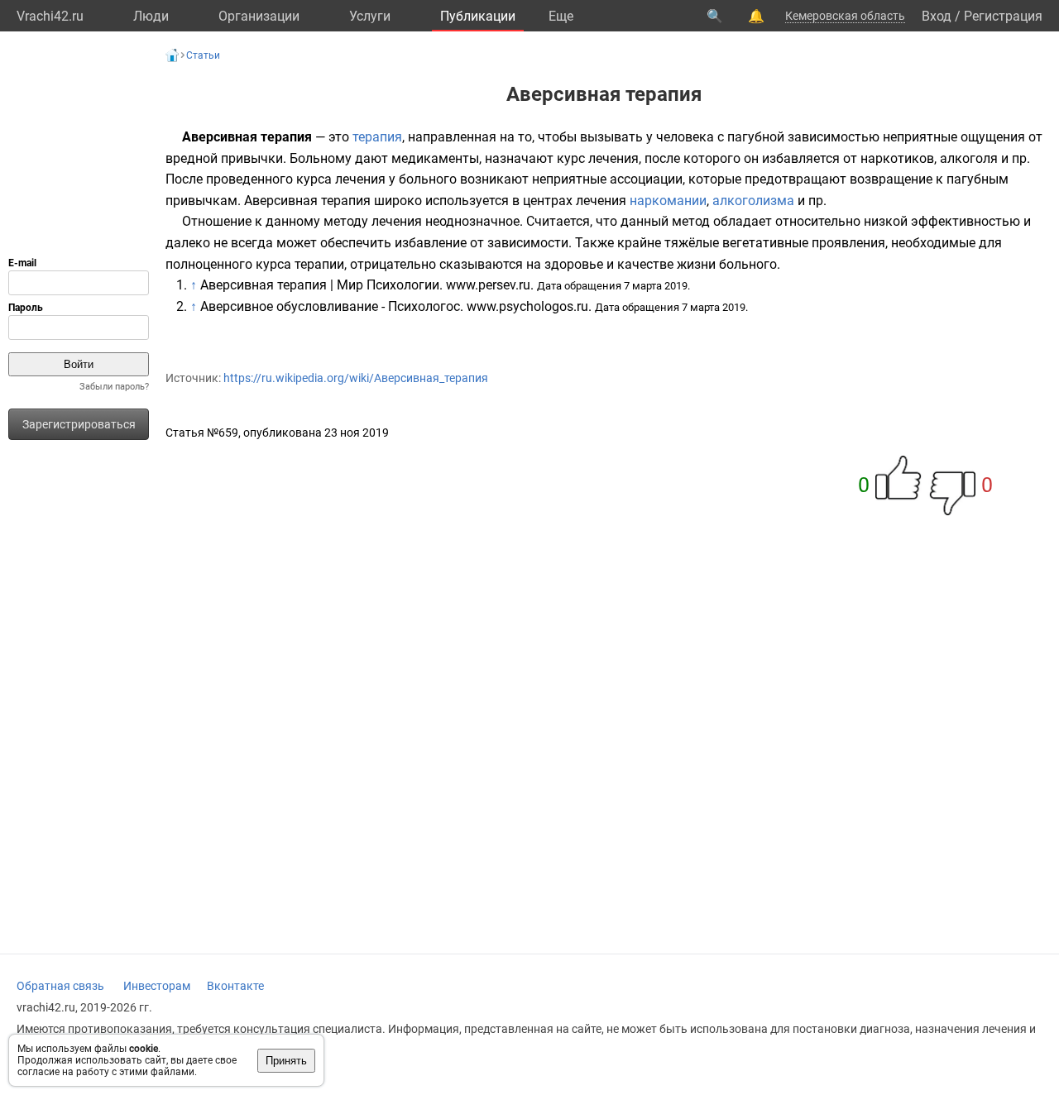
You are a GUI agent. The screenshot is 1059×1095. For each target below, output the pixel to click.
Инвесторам (156, 985)
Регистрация (1003, 16)
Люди (151, 16)
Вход (936, 16)
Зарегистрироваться (79, 424)
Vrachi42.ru (50, 16)
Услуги (370, 16)
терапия (377, 137)
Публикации (477, 16)
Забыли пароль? (114, 386)
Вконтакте (235, 985)
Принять (286, 1060)
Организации (258, 16)
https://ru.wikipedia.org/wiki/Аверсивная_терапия (355, 378)
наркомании (668, 200)
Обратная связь (60, 985)
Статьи (203, 55)
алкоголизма (753, 200)
